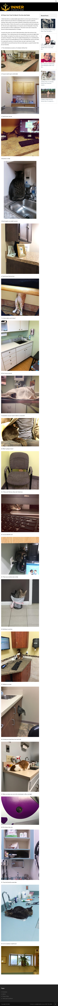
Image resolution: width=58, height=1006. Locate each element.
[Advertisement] (48, 113)
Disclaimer (4, 992)
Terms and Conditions (7, 998)
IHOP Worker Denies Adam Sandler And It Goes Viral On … (47, 47)
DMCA (4, 994)
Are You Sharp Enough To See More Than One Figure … (48, 30)
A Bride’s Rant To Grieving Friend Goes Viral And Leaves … (47, 83)
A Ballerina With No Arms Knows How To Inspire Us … (47, 100)
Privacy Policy (5, 996)
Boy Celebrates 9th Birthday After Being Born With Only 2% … (47, 65)
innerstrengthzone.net (15, 1004)
